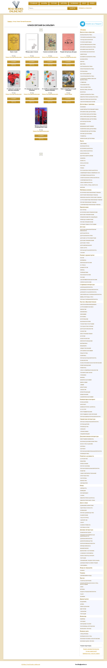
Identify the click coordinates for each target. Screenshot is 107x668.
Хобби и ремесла (85, 524)
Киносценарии (84, 606)
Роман (82, 168)
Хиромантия (84, 483)
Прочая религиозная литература (89, 468)
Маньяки (82, 123)
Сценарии (83, 611)
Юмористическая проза (87, 497)
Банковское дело (85, 532)
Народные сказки (85, 623)
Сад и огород (84, 517)
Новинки (74, 3)
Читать (13, 65)
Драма (82, 604)
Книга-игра (83, 247)
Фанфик (82, 596)
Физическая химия (85, 379)
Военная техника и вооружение (90, 638)
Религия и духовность (87, 456)
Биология (83, 309)
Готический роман (86, 42)
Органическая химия (86, 350)
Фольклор (83, 616)
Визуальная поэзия (86, 262)
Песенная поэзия (85, 274)
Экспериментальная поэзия (88, 279)
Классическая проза (86, 150)
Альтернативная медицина (88, 304)
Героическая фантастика (88, 37)
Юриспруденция (85, 392)
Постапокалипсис (85, 73)
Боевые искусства (86, 636)
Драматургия (84, 267)
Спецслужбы (84, 633)
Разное (82, 570)
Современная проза (86, 180)
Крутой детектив (85, 121)
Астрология (83, 458)
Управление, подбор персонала (89, 560)
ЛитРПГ (82, 61)
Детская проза (84, 233)
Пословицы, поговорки (87, 626)
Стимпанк (83, 82)
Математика (83, 343)
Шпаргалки (83, 387)
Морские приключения (87, 214)
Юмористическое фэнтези (88, 99)
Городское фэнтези (86, 39)
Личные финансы (85, 545)
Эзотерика (83, 478)
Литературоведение (86, 341)
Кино (81, 586)
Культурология (84, 338)
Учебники (83, 375)
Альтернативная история (87, 101)
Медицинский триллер (87, 126)
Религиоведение (85, 365)
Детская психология (86, 328)
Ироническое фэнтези (87, 49)
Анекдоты (83, 488)
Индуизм (83, 461)
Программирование (86, 411)
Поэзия (82, 277)
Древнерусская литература (88, 292)
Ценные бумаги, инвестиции (89, 562)
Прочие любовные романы (88, 202)
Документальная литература (89, 436)
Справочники (84, 431)
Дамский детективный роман (89, 109)
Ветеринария (84, 319)
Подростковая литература (88, 591)
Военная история (85, 321)
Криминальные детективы (88, 119)
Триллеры (83, 136)
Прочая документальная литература (91, 451)
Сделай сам (83, 520)
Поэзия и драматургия (87, 255)
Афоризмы (83, 143)
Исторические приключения (88, 212)
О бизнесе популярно (86, 553)
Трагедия (83, 613)
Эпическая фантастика (87, 94)
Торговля (83, 558)
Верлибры (83, 260)
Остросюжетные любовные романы (91, 199)
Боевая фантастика (86, 34)
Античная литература (86, 287)
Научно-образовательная (88, 302)
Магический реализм (86, 155)
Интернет (83, 404)
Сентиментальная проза (87, 175)
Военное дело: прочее (87, 641)
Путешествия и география (88, 224)
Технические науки (86, 372)
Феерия (82, 187)
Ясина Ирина (68, 94)
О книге (13, 61)
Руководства (84, 426)
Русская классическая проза (89, 170)
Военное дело (84, 631)
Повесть (83, 160)
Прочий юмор (84, 493)
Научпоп (82, 448)
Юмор (82, 485)
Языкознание (84, 394)
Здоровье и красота (86, 507)
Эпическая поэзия (85, 282)
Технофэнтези (84, 84)
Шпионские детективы (87, 138)
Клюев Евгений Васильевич (14, 57)
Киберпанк (83, 54)
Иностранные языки (86, 333)
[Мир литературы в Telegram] (91, 26)
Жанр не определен (86, 568)
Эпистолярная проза (86, 182)
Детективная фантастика (88, 44)
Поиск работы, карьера (87, 555)
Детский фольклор (86, 245)
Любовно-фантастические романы (90, 197)
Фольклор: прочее (85, 628)
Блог (84, 3)
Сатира (82, 495)
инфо (92, 3)
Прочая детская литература (88, 250)
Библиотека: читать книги (91, 653)
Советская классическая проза (89, 177)
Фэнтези (83, 92)
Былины (82, 619)
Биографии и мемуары (87, 439)
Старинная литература (87, 284)
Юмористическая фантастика (89, 96)
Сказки (82, 252)
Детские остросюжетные (88, 238)
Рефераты (83, 367)
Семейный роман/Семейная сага (90, 172)
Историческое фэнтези (87, 51)
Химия (82, 384)
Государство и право (86, 326)
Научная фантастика (86, 66)
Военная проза (84, 146)
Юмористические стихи (87, 500)
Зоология (83, 331)
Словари (82, 429)
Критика (82, 446)
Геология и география (87, 324)
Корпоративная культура (87, 543)
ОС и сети (83, 409)
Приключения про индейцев (88, 217)
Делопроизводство (86, 541)
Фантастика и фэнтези (87, 32)
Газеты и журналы (85, 580)
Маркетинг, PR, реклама (87, 550)
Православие (84, 463)
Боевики (83, 106)
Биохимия (83, 314)
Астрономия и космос (87, 306)
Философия (83, 382)
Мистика (82, 64)
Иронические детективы (88, 111)
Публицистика (84, 453)
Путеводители (84, 424)
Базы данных (84, 402)
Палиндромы (84, 272)
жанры (44, 3)
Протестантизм (85, 466)
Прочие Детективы (86, 133)
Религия (82, 470)
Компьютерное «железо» (87, 406)
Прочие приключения (86, 222)
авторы (64, 3)
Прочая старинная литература (89, 299)
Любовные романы (85, 190)
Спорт (82, 522)
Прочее (82, 578)
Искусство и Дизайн (86, 443)
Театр (82, 594)
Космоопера (84, 59)
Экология (83, 389)
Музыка (82, 589)
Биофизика (83, 311)
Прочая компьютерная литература (90, 416)
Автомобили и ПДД (86, 575)
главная (33, 3)
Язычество (83, 480)
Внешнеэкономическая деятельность (87, 535)
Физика (82, 377)
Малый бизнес (84, 548)
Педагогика (84, 353)
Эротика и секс (85, 527)
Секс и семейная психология (89, 370)
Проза (82, 141)
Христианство (84, 475)
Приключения (84, 207)
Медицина (83, 345)
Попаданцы (83, 71)
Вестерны (83, 209)
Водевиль (83, 601)
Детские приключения (87, 240)
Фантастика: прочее (86, 89)
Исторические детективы (88, 114)
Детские (82, 227)
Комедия (83, 490)
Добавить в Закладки (85, 8)
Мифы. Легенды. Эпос (86, 297)
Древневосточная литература (89, 289)
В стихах (83, 265)
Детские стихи (84, 242)
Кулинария (83, 510)
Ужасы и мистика (85, 87)
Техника (82, 573)
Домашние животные (87, 505)
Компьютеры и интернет (87, 399)
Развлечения (84, 515)
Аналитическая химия (86, 396)
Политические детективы (88, 128)
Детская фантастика (86, 235)
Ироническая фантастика (88, 47)
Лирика (82, 270)
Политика (83, 355)
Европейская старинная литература (91, 294)
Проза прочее (84, 163)
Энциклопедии (85, 433)
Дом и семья (84, 503)
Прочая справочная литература (89, 421)
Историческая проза (86, 148)
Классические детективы (88, 116)
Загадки (82, 621)
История (82, 336)
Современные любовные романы (90, 204)
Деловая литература (86, 530)
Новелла (82, 158)
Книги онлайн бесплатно (91, 649)
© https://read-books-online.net (31, 664)
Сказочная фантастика (87, 76)
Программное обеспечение (88, 414)
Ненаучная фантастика (87, 68)
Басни (82, 257)
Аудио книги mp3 (91, 651)
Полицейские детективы (88, 131)
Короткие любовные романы (89, 195)
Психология (84, 360)
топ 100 (54, 3)
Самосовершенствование (88, 473)
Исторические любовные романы (90, 192)
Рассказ (82, 165)
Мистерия (83, 609)
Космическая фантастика (88, 56)
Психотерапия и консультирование (91, 362)
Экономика (83, 565)
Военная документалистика (88, 441)
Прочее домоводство (87, 512)
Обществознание (85, 348)
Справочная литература (87, 419)
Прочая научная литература (88, 358)
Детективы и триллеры (87, 104)
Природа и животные (86, 219)
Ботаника (83, 316)
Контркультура (84, 153)
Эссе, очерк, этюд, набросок (89, 185)
